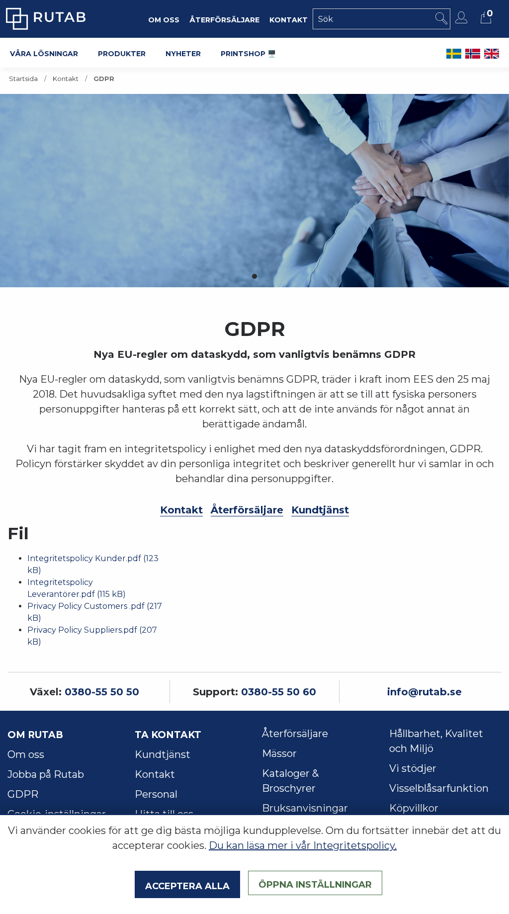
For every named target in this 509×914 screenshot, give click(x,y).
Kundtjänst (320, 510)
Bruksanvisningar (305, 808)
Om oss (25, 754)
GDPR (22, 794)
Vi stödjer (412, 768)
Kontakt (66, 79)
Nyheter (183, 53)
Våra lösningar (44, 53)
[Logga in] (462, 17)
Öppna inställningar (315, 883)
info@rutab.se (424, 692)
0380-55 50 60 (278, 692)
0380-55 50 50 (102, 692)
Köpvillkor (413, 808)
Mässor (279, 753)
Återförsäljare (247, 510)
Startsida (23, 79)
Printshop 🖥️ (248, 53)
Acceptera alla (187, 885)
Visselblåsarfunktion (439, 788)
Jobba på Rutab (45, 774)
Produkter (122, 53)
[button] (254, 276)
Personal (156, 794)
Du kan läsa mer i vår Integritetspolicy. (303, 845)
